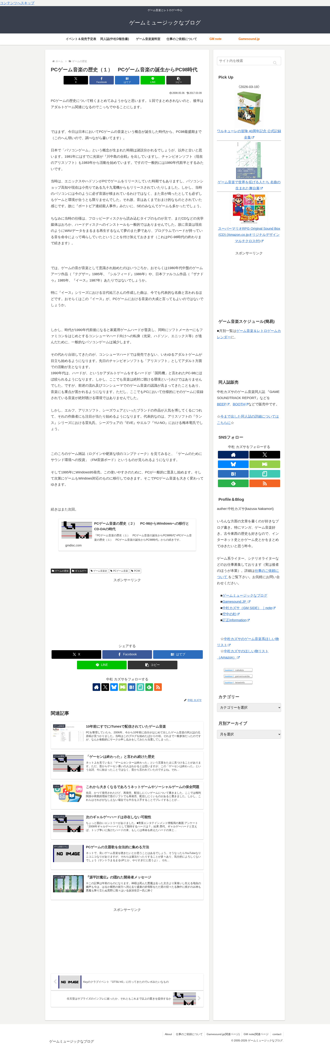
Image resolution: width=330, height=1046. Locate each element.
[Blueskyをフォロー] (114, 687)
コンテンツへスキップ (17, 3)
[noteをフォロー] (140, 687)
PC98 (137, 571)
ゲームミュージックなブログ (244, 595)
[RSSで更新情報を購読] (158, 687)
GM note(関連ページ (256, 1034)
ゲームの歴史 (62, 571)
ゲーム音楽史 (100, 571)
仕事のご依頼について (189, 1034)
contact (277, 1034)
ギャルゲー (81, 571)
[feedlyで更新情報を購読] (149, 687)
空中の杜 (229, 614)
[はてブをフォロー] (131, 687)
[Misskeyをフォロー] (123, 687)
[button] (178, 80)
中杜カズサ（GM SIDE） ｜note (247, 608)
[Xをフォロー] (105, 687)
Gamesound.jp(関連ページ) (223, 1034)
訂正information (234, 620)
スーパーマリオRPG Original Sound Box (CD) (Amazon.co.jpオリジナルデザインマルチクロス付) (249, 235)
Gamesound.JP (234, 602)
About (168, 1034)
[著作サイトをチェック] (96, 687)
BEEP (221, 404)
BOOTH (239, 404)
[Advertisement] (127, 610)
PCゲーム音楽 (120, 571)
